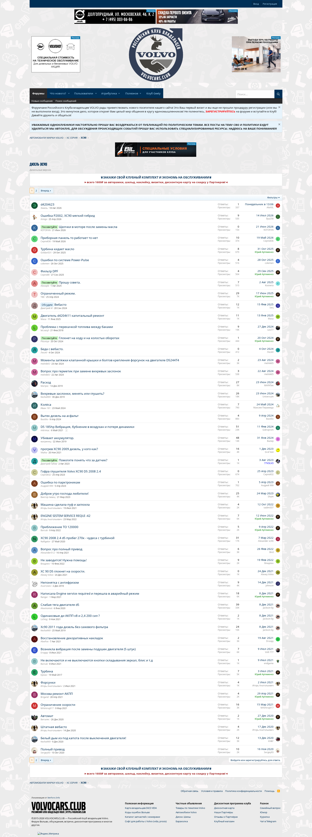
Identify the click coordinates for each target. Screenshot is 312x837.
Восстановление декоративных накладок (72, 638)
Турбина (47, 671)
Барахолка (182, 821)
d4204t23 (47, 204)
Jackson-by (268, 607)
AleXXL (270, 207)
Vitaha (44, 452)
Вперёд (45, 190)
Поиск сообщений (65, 101)
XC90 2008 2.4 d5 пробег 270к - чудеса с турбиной (77, 538)
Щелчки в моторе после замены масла (88, 227)
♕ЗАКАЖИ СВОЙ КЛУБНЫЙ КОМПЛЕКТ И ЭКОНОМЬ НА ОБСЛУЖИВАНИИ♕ (156, 177)
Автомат (47, 716)
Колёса (46, 404)
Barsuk (44, 530)
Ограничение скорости (58, 705)
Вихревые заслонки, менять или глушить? (72, 393)
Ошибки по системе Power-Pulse (65, 260)
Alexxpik (45, 285)
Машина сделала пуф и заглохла (65, 504)
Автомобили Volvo (186, 812)
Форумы (38, 93)
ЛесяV (44, 352)
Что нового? (58, 93)
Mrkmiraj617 (47, 708)
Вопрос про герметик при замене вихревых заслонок (81, 371)
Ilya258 (270, 218)
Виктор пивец (48, 497)
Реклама (151, 11)
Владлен (45, 563)
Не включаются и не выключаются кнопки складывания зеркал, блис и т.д (97, 660)
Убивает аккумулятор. (57, 438)
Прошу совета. (70, 282)
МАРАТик (269, 385)
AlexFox (44, 641)
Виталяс (45, 719)
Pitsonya (45, 341)
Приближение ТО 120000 (59, 527)
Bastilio (44, 419)
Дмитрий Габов (49, 463)
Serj (272, 307)
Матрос (45, 385)
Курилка (265, 816)
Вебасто (60, 304)
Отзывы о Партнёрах (226, 816)
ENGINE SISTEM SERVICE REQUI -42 (65, 516)
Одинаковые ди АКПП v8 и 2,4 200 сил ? (70, 616)
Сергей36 (46, 241)
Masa (43, 319)
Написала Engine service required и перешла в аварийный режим (90, 593)
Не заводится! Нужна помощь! (64, 560)
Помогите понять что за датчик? (83, 460)
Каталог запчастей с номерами (142, 816)
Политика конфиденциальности (243, 791)
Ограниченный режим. (58, 293)
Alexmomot (46, 608)
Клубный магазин (224, 821)
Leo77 (270, 329)
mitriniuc (45, 430)
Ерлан (44, 674)
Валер (270, 441)
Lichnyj (44, 619)
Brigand (45, 697)
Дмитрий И (47, 308)
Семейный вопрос (270, 808)
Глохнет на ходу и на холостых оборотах (89, 338)
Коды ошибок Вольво (137, 812)
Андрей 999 (47, 485)
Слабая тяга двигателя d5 (60, 605)
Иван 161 (46, 408)
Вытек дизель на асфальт (60, 416)
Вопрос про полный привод (61, 549)
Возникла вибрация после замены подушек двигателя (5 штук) (88, 649)
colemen (45, 263)
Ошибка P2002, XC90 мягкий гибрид (68, 215)
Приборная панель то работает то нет (69, 238)
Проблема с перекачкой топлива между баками (77, 327)
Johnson (270, 585)
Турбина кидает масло (57, 249)
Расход (46, 382)
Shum (271, 496)
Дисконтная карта (224, 808)
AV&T (271, 741)
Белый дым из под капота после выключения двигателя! (83, 738)
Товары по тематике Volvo (190, 808)
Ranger (44, 597)
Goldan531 (46, 252)
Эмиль (44, 208)
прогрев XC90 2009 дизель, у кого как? (69, 449)
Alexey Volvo (47, 574)
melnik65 (45, 363)
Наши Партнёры (223, 812)
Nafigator (45, 541)
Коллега (269, 285)
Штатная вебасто (54, 727)
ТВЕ (43, 296)
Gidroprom (268, 429)
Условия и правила (212, 791)
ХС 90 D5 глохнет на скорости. (63, 571)
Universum (268, 396)
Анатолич (46, 585)
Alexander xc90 (266, 540)
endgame (269, 663)
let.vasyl (45, 330)
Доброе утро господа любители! (65, 493)
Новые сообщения (42, 101)
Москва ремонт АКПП (57, 694)
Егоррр (44, 652)
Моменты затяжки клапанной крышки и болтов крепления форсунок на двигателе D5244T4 (110, 360)
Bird (271, 552)
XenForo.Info (53, 797)
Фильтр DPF (49, 271)
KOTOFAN (46, 230)
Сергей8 (45, 274)
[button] (69, 93)
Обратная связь (189, 791)
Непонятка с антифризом (60, 582)
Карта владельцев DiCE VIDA (141, 808)
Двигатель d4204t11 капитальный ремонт (72, 315)
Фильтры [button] (272, 197)
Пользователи (83, 93)
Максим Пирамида (263, 407)
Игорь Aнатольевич (51, 508)
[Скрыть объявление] (278, 108)
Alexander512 (48, 552)
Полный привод (53, 749)
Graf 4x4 (269, 452)
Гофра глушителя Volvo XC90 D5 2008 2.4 (71, 471)
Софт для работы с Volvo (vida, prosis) (146, 821)
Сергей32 (46, 474)
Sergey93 (45, 752)
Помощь (270, 791)
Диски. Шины (183, 816)
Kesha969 (46, 396)
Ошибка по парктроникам (60, 482)
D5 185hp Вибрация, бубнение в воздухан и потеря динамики (87, 427)
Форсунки (48, 682)
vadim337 (269, 507)
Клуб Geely (153, 93)
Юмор (263, 812)
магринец (46, 441)
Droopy (270, 641)
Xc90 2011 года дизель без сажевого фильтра (74, 627)
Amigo (44, 219)
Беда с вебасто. (52, 349)
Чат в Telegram (268, 821)
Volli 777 (269, 652)
